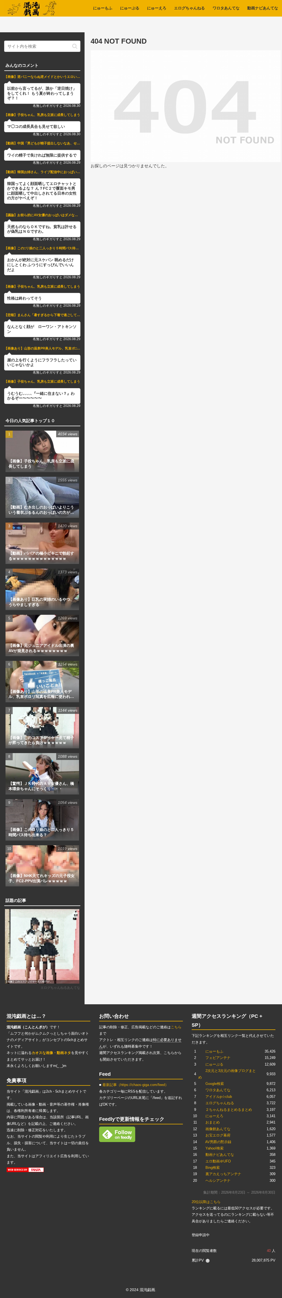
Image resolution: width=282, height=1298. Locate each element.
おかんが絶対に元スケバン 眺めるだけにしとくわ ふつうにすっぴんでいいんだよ (40, 265)
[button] (75, 46)
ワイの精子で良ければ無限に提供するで (42, 155)
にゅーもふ (214, 1051)
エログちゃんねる (219, 1103)
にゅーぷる (214, 1064)
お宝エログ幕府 (218, 1135)
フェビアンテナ (218, 1058)
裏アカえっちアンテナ (223, 1174)
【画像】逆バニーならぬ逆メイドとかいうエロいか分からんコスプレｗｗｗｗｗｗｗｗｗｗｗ (42, 77)
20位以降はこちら (206, 1202)
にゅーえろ (214, 1116)
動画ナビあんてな (219, 1155)
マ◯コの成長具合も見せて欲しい (36, 126)
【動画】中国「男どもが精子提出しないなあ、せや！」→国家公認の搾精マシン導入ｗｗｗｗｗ (42, 143)
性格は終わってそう (24, 298)
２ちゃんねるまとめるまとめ (228, 1110)
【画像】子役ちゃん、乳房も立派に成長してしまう (42, 115)
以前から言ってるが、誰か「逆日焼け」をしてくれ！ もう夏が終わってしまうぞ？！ (42, 93)
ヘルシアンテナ (218, 1180)
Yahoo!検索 (214, 1148)
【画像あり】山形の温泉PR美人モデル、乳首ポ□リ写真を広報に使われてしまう (42, 348)
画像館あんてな (218, 1129)
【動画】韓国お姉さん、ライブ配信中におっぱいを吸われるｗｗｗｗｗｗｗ (42, 172)
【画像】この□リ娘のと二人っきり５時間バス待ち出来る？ (42, 248)
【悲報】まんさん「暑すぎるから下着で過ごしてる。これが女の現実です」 (42, 315)
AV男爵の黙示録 (218, 1142)
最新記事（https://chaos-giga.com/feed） (135, 1085)
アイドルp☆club (218, 1097)
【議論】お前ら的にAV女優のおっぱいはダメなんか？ (42, 215)
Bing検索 (212, 1167)
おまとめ (212, 1122)
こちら (176, 1027)
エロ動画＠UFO (218, 1161)
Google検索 (214, 1084)
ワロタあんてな (218, 1090)
